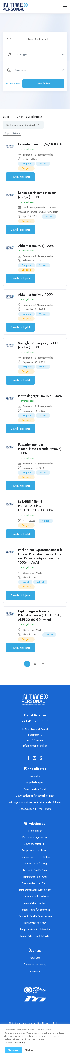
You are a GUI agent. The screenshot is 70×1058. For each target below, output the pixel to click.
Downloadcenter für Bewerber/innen (35, 795)
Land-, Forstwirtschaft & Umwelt (39, 207)
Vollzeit (42, 163)
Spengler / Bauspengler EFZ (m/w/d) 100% (38, 345)
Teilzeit (25, 582)
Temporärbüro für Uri (35, 923)
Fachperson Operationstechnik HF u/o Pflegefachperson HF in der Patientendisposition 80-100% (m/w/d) (40, 556)
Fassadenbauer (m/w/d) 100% (40, 144)
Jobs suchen (35, 776)
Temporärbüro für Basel (35, 870)
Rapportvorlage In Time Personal (35, 809)
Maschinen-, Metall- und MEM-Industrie (38, 212)
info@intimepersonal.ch (35, 745)
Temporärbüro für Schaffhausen (35, 916)
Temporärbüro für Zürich (35, 883)
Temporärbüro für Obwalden (35, 936)
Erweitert (14, 84)
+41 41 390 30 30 (35, 721)
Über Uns (35, 958)
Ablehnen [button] (29, 1050)
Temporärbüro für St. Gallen (35, 857)
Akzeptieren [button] (13, 1050)
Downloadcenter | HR (35, 844)
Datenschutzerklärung (35, 964)
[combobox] (23, 125)
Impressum (35, 971)
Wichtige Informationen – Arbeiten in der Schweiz (35, 802)
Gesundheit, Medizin (33, 573)
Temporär (26, 163)
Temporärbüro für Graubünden (35, 890)
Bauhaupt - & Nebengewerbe (38, 154)
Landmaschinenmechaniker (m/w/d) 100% (37, 194)
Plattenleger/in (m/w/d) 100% (40, 396)
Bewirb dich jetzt (20, 177)
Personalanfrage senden (35, 837)
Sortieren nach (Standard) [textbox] (21, 125)
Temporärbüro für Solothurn (35, 909)
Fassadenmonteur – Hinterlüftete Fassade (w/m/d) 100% (39, 448)
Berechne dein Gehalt (35, 789)
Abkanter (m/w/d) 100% (36, 245)
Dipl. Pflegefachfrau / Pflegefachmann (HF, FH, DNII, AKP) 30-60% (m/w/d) (39, 615)
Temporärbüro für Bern (35, 903)
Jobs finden (43, 84)
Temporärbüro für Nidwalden (35, 929)
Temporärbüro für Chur (35, 876)
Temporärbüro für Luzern (35, 850)
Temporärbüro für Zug (35, 863)
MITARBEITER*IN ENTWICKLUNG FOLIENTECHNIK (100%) (36, 505)
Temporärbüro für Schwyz (35, 896)
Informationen (35, 830)
